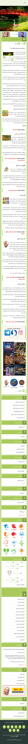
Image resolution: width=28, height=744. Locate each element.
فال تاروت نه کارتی (20, 624)
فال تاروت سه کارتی (20, 611)
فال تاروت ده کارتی (20, 627)
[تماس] (8, 727)
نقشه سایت (9, 740)
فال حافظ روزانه (21, 677)
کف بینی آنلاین (21, 273)
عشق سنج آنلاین (20, 502)
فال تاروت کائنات (20, 605)
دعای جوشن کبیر (20, 480)
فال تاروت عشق (21, 630)
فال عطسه (22, 703)
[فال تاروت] (20, 348)
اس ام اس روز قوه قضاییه (19, 411)
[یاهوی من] (23, 727)
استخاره (24, 126)
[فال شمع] (8, 359)
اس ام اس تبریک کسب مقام (18, 405)
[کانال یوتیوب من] (14, 730)
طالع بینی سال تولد (20, 585)
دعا (23, 483)
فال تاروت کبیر (21, 602)
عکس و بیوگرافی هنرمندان (18, 716)
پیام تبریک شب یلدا (20, 683)
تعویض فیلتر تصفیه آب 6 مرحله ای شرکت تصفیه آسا (14, 649)
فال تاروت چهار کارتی (20, 615)
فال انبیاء (22, 436)
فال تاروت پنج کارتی (20, 618)
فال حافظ (10, 152)
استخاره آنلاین (21, 427)
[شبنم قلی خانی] (6, 35)
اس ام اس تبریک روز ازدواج (18, 408)
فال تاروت (18, 228)
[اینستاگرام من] (12, 727)
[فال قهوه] (20, 359)
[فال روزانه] (8, 348)
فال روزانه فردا (21, 713)
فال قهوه (22, 446)
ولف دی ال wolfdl (16, 39)
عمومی (17, 391)
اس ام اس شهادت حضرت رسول (17, 414)
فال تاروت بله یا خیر (20, 636)
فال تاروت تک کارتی (20, 608)
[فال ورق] (8, 370)
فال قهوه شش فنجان (20, 452)
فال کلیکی (22, 493)
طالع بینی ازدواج (5, 184)
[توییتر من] (4, 727)
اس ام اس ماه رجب (20, 417)
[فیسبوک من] (15, 727)
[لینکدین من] (10, 730)
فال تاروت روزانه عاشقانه (19, 633)
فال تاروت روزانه (20, 599)
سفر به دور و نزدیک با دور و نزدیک (17, 661)
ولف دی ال (14, 24)
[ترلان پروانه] (14, 35)
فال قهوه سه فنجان (20, 449)
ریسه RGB (22, 512)
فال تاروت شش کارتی (19, 621)
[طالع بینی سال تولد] (14, 572)
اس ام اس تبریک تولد (20, 402)
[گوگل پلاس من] (17, 730)
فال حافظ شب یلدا (20, 680)
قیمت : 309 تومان (14, 591)
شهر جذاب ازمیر (21, 652)
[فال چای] (20, 370)
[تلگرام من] (19, 727)
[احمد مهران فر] (22, 35)
